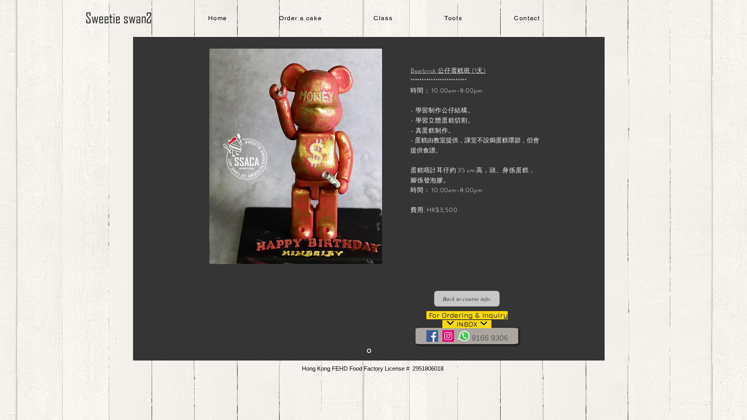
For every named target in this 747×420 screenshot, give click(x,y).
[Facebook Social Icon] (432, 336)
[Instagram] (448, 336)
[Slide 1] (369, 351)
